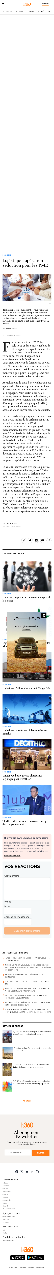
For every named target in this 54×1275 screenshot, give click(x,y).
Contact (5, 1233)
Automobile (7, 1200)
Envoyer (40, 1153)
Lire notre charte (12, 855)
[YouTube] (27, 1171)
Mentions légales (8, 1241)
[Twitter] (21, 1171)
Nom (7, 906)
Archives (6, 1222)
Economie (30, 11)
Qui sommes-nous (9, 1217)
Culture (5, 1194)
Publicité (6, 1219)
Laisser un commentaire (27, 931)
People (5, 1203)
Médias (5, 1197)
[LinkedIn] (32, 1171)
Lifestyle (6, 1206)
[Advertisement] (27, 132)
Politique (19, 11)
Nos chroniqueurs (9, 1209)
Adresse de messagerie (17, 917)
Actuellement (7, 11)
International (7, 1191)
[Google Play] (35, 1257)
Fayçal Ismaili (11, 329)
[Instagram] (37, 1171)
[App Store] (17, 1257)
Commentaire (11, 875)
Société (41, 11)
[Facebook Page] (16, 1171)
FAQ (4, 1230)
